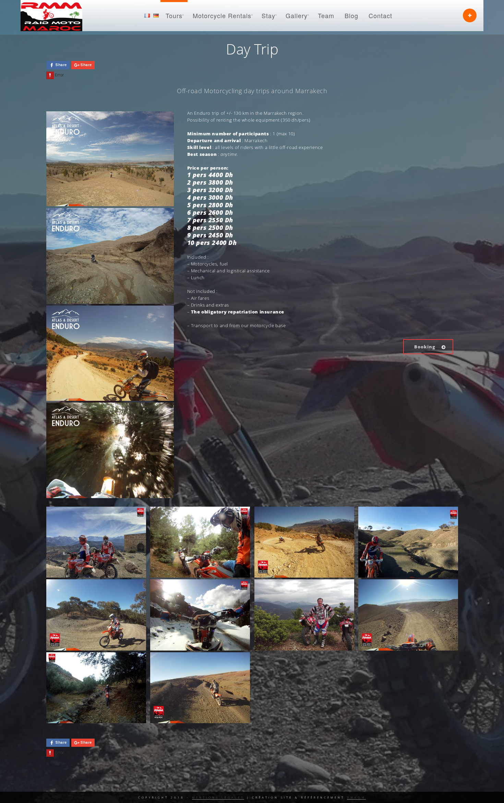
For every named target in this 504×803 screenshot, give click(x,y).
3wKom (356, 797)
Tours (174, 15)
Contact (380, 15)
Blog (351, 15)
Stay (268, 15)
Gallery (297, 15)
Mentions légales (218, 797)
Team (326, 15)
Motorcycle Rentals (222, 15)
